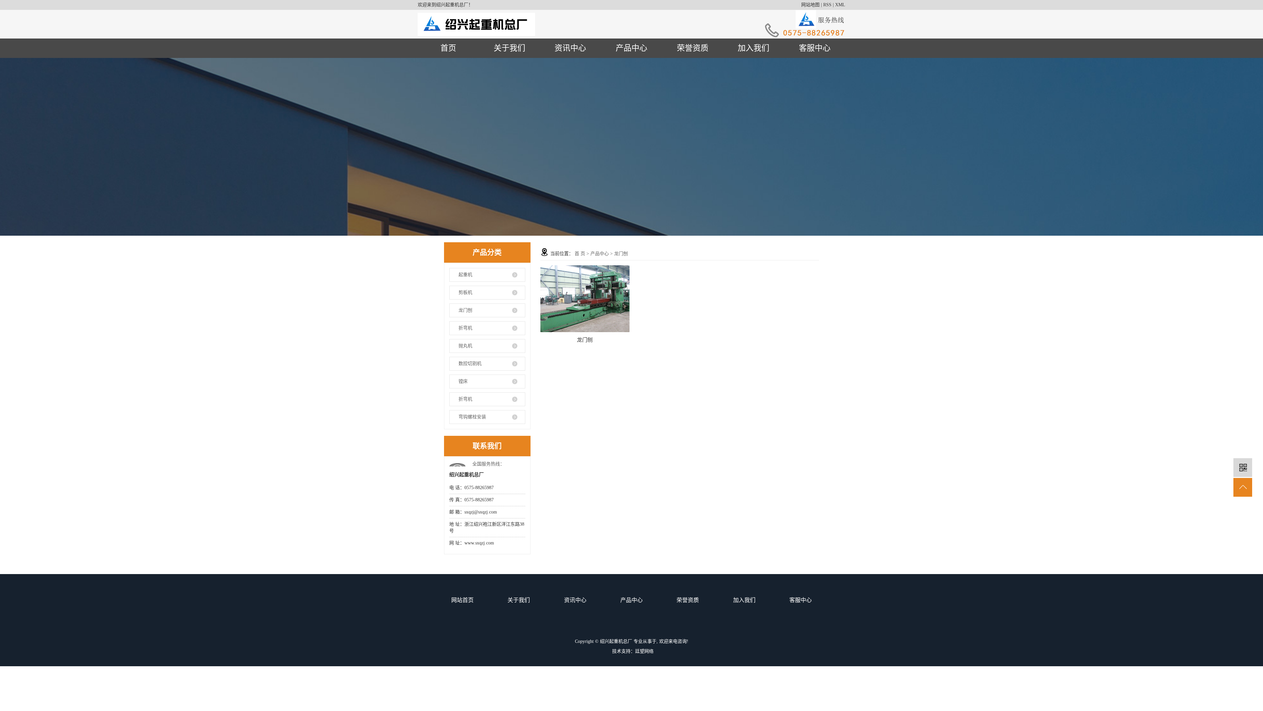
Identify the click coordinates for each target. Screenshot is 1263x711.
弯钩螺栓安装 (472, 416)
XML (840, 4)
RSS (827, 4)
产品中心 (631, 48)
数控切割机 (470, 363)
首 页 (580, 253)
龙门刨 (465, 310)
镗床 (463, 381)
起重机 (465, 274)
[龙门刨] (585, 298)
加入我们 (753, 48)
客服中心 (814, 48)
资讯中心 (570, 48)
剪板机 (465, 292)
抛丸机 (465, 345)
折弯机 (465, 328)
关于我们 (509, 48)
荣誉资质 (692, 48)
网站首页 (462, 600)
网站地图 (810, 4)
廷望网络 (644, 651)
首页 (448, 48)
